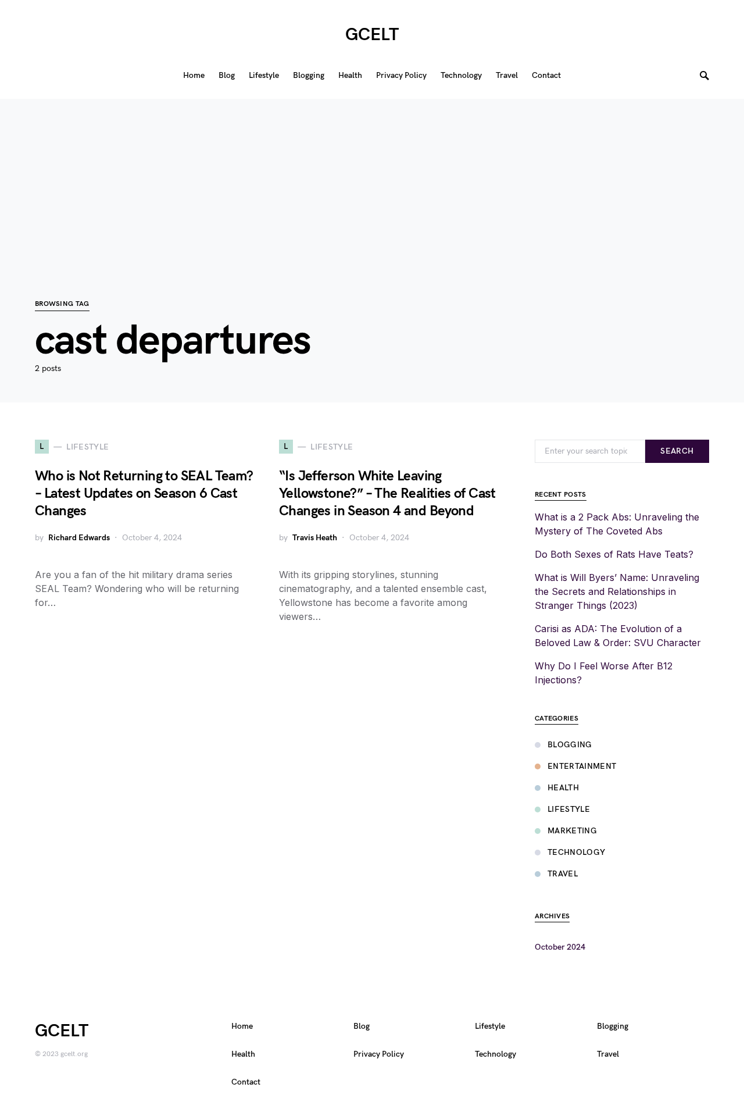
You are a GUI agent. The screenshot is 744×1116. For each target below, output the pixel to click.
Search (676, 451)
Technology (577, 852)
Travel (563, 874)
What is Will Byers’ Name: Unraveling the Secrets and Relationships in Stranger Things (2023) (617, 591)
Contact (245, 1082)
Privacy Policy (378, 1054)
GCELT (372, 34)
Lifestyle (569, 809)
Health (563, 788)
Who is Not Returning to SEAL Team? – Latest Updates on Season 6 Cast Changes (144, 493)
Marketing (572, 831)
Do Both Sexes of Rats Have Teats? (614, 554)
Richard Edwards (79, 538)
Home (242, 1026)
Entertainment (582, 766)
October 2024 (560, 947)
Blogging (570, 745)
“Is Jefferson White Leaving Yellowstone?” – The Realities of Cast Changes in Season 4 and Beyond (387, 493)
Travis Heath (314, 538)
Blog (361, 1026)
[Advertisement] (372, 180)
